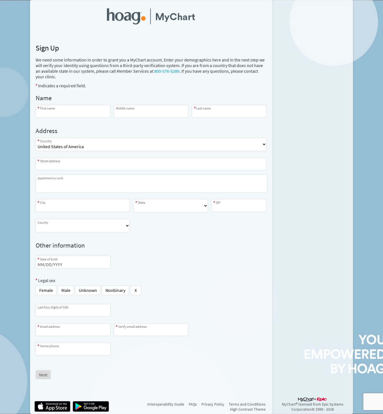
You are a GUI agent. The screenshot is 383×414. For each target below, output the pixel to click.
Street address (50, 161)
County (43, 222)
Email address (50, 326)
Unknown (88, 290)
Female (46, 290)
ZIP (218, 202)
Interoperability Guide (165, 404)
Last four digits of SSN (53, 307)
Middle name (125, 108)
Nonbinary (115, 290)
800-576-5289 (166, 71)
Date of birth (49, 259)
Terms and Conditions (247, 404)
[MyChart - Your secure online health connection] (151, 15)
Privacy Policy (212, 404)
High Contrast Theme (248, 409)
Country (46, 141)
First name (47, 108)
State (141, 202)
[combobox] (151, 164)
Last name (203, 108)
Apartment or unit (50, 178)
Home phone (49, 346)
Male (65, 290)
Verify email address (132, 326)
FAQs (193, 404)
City (43, 202)
